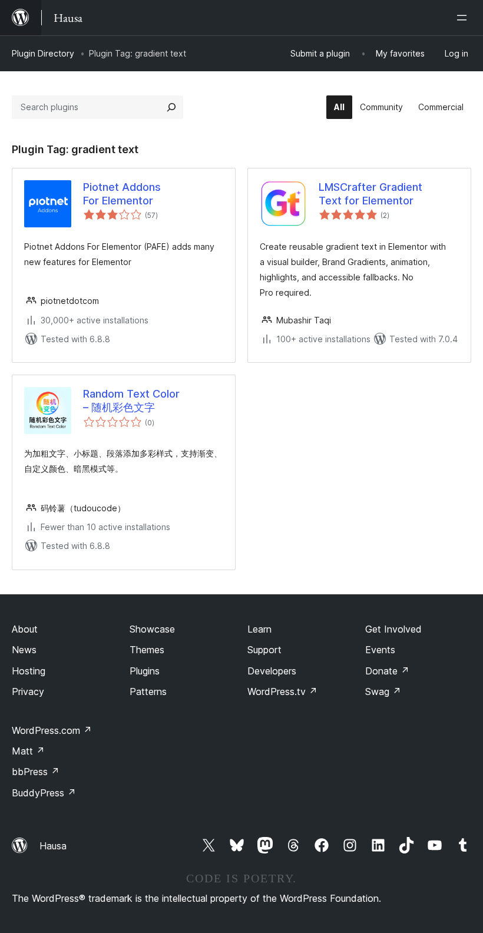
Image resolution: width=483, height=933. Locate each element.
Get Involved (393, 629)
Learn (259, 629)
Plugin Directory (43, 53)
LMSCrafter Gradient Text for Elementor (370, 194)
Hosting (28, 671)
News (24, 650)
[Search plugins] (171, 107)
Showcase (152, 629)
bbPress (35, 772)
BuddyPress (44, 793)
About (25, 629)
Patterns (148, 691)
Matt (28, 751)
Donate (387, 671)
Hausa (53, 846)
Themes (147, 650)
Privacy (28, 691)
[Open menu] (464, 17)
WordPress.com (52, 730)
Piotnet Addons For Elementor (122, 194)
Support (264, 650)
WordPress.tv (282, 691)
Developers (271, 671)
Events (380, 650)
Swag (383, 691)
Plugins (145, 671)
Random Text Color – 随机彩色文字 (131, 400)
